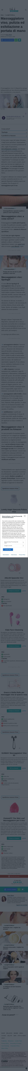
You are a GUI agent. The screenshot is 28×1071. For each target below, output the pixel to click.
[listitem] (14, 542)
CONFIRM (8, 549)
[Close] (25, 516)
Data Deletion (6, 554)
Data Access (14, 554)
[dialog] (14, 535)
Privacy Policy (22, 554)
